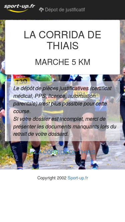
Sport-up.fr (78, 177)
